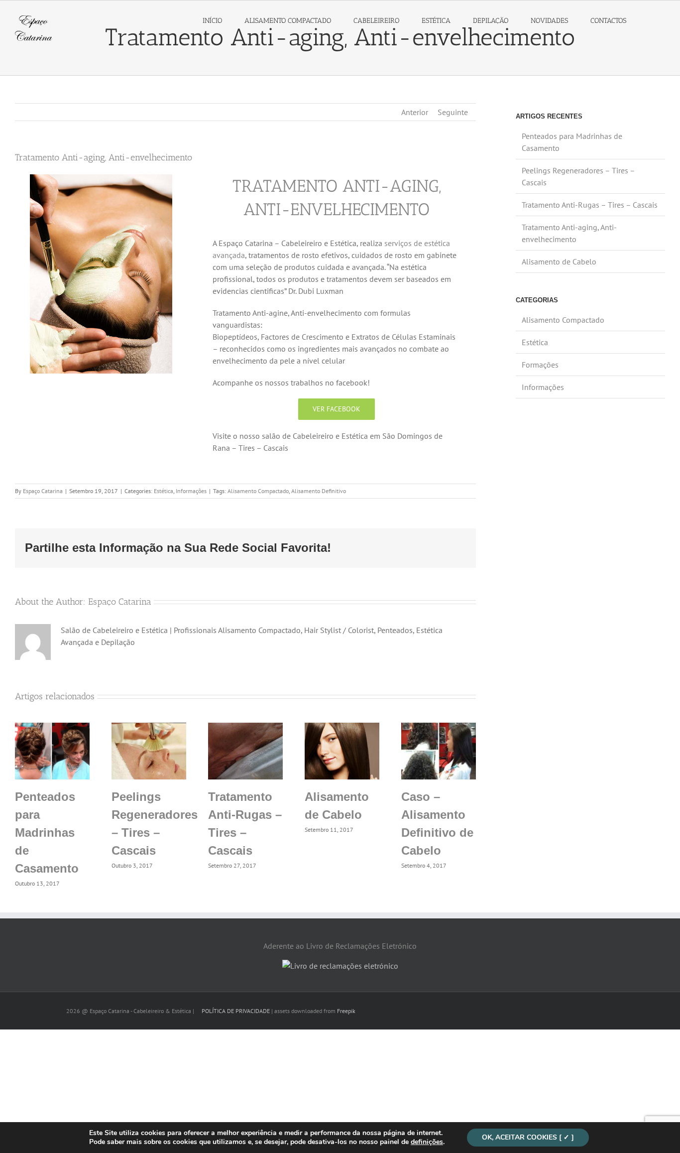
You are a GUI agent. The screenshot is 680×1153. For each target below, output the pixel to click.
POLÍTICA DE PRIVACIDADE (235, 1011)
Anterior (414, 112)
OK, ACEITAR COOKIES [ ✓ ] (528, 1137)
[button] (651, 21)
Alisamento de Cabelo (559, 261)
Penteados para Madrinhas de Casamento (47, 832)
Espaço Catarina (43, 491)
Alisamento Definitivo (318, 491)
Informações (191, 491)
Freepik (346, 1011)
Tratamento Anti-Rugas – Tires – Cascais (590, 205)
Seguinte (453, 112)
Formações (540, 365)
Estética (163, 491)
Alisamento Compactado (258, 491)
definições (427, 1142)
